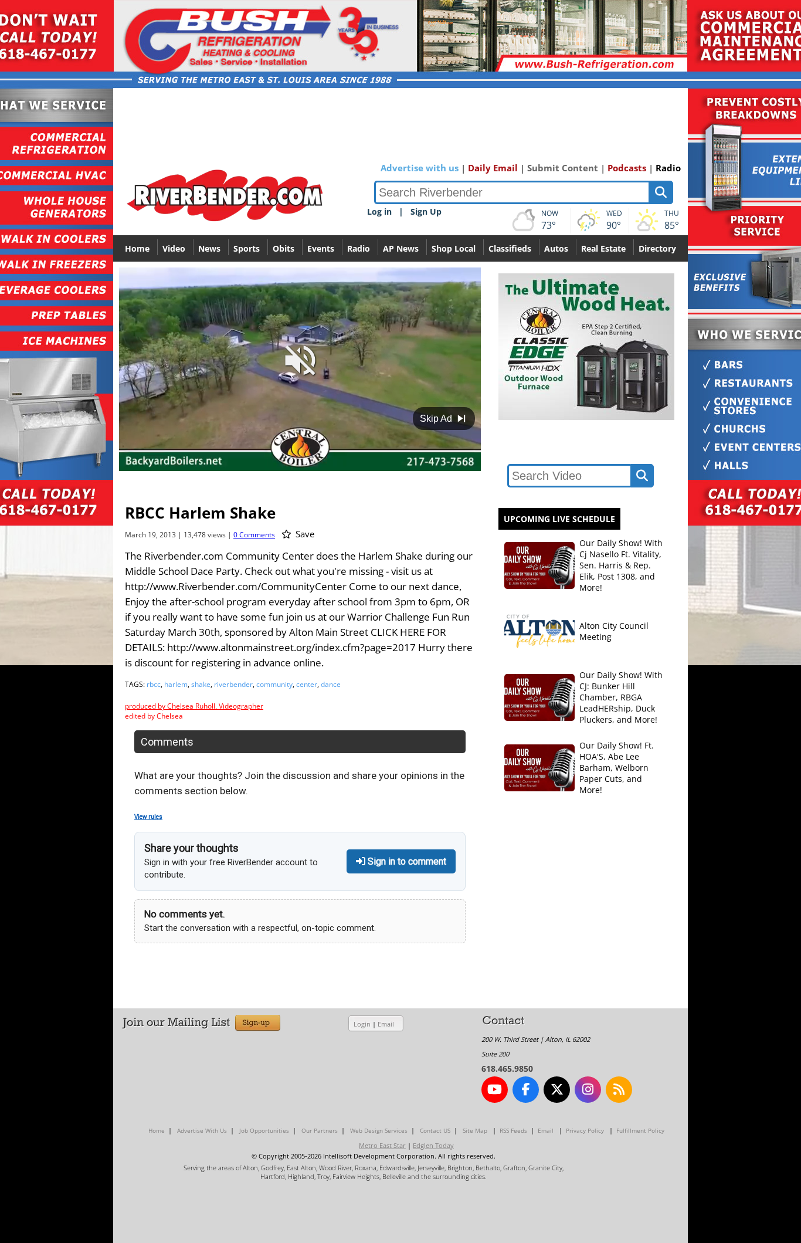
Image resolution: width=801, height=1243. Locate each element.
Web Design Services (379, 1130)
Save (303, 534)
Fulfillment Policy (640, 1130)
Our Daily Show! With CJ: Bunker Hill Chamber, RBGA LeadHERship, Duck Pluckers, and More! (621, 697)
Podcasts (626, 168)
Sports (246, 248)
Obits (283, 248)
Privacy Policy (585, 1130)
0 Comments (254, 535)
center (306, 684)
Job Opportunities (264, 1130)
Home (137, 248)
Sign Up (426, 211)
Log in (379, 211)
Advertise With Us (202, 1130)
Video (173, 248)
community (274, 684)
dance (331, 684)
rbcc (154, 684)
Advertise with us (420, 168)
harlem (176, 684)
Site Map (475, 1130)
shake (201, 684)
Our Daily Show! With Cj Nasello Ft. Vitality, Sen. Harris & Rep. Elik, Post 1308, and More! (621, 565)
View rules (148, 817)
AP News (401, 248)
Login (362, 1024)
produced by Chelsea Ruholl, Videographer (194, 706)
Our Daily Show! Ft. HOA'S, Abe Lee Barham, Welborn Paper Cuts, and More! (616, 767)
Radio (668, 168)
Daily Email (493, 168)
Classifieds (509, 248)
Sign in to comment (405, 861)
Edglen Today (433, 1145)
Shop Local (454, 248)
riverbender (233, 684)
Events (320, 248)
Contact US (435, 1130)
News (209, 248)
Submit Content (562, 168)
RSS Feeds (513, 1130)
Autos (556, 248)
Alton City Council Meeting (614, 631)
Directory (657, 248)
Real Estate (603, 248)
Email (386, 1024)
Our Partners (319, 1130)
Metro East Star (382, 1145)
